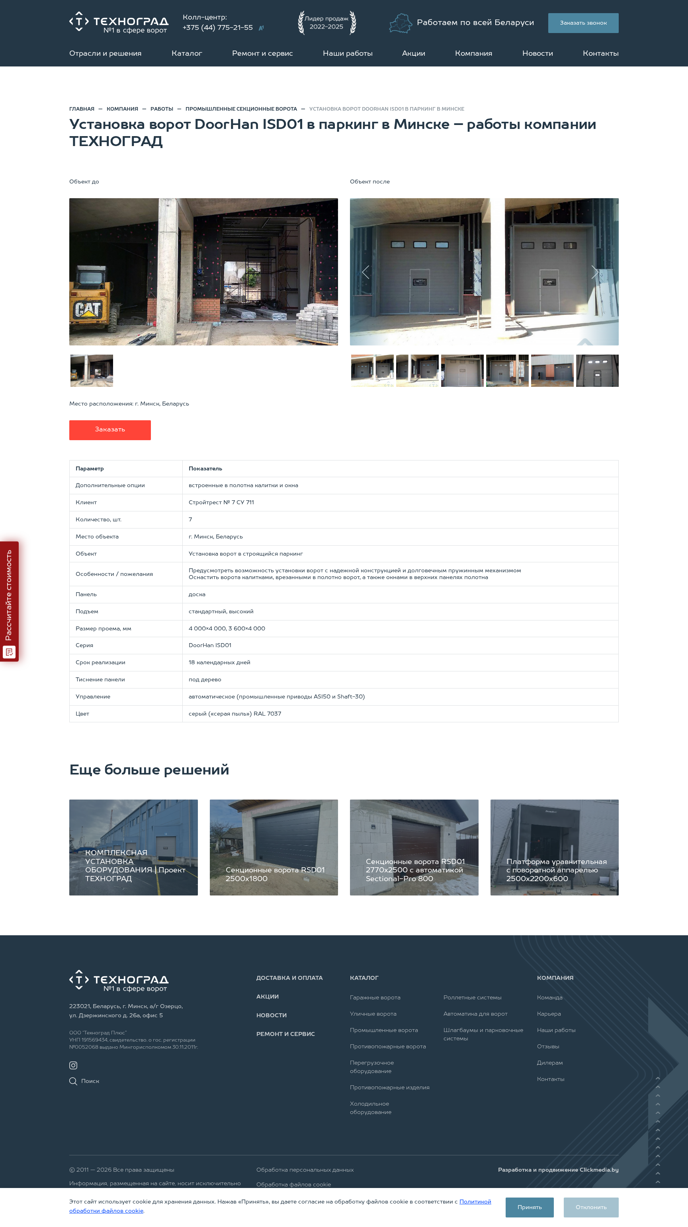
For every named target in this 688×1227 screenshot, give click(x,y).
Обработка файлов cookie (293, 1185)
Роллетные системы (473, 998)
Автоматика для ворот (476, 1014)
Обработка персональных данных (305, 1170)
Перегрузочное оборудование (372, 1067)
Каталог (187, 53)
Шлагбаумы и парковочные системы (483, 1035)
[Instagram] (73, 1065)
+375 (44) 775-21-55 (218, 28)
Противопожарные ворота (388, 1046)
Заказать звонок (583, 23)
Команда (550, 998)
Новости (537, 53)
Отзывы (548, 1046)
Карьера (549, 1014)
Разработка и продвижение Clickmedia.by (558, 1170)
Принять (530, 1207)
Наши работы (348, 53)
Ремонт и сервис (262, 53)
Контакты (601, 53)
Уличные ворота (373, 1014)
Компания (474, 53)
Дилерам (550, 1063)
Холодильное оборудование (370, 1108)
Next (599, 271)
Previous (370, 271)
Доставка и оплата (289, 978)
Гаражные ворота (375, 998)
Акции (413, 53)
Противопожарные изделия (390, 1087)
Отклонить (591, 1207)
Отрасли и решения (105, 53)
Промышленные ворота (384, 1030)
